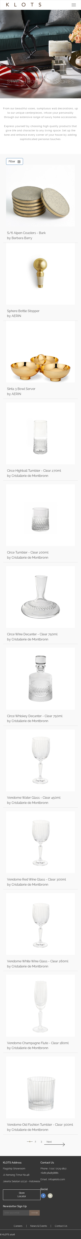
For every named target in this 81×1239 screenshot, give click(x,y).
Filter (13, 161)
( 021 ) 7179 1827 (57, 1168)
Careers (18, 1225)
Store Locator (21, 1195)
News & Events (38, 1225)
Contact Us (61, 1225)
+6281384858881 (49, 1172)
